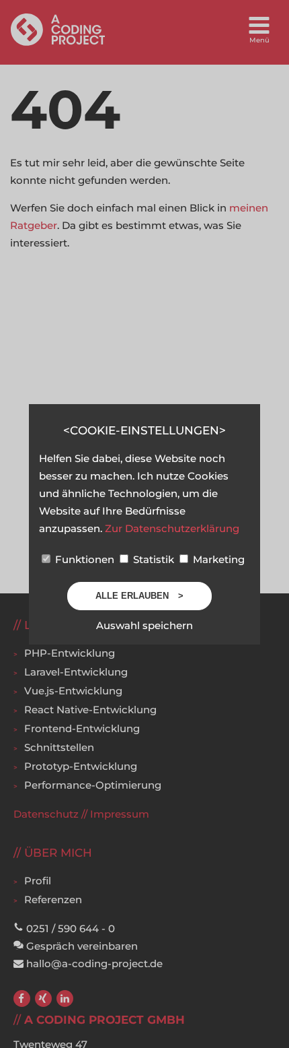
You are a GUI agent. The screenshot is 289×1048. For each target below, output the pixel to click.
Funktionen (84, 559)
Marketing (217, 559)
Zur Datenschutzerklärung (172, 528)
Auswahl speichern (144, 625)
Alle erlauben (133, 596)
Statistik (153, 559)
